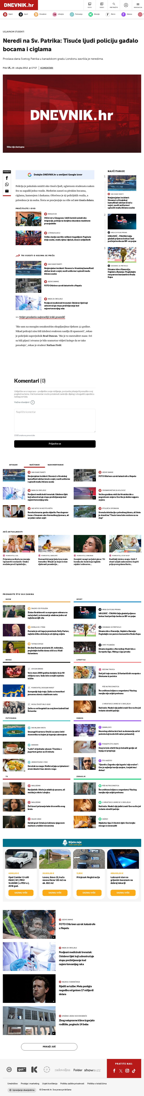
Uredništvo (12, 1084)
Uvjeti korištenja (49, 1084)
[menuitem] (126, 5)
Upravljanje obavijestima (23, 1090)
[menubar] (126, 5)
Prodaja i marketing (30, 1084)
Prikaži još (49, 1047)
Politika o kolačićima (97, 1084)
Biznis (113, 14)
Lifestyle (61, 14)
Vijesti (10, 14)
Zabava (129, 14)
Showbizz (42, 14)
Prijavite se (55, 443)
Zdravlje (97, 14)
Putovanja (78, 14)
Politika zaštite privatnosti (72, 1084)
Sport (26, 14)
